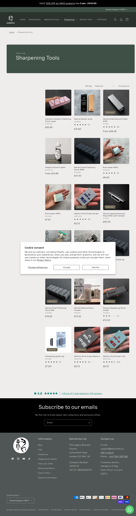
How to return (44, 473)
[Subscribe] (89, 423)
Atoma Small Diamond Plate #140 (115, 120)
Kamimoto (16, 510)
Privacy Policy (44, 260)
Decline (95, 267)
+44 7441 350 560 (118, 456)
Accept (66, 267)
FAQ (40, 450)
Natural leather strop (83, 119)
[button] (52, 19)
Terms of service (71, 510)
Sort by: (88, 86)
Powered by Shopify (28, 510)
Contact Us (43, 454)
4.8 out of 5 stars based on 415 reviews (82, 393)
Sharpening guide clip (54, 356)
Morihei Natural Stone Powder (84, 309)
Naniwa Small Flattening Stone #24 (55, 309)
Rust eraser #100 (110, 167)
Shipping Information (47, 459)
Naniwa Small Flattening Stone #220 (84, 168)
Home (11, 32)
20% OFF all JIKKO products (60, 3)
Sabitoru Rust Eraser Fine (114, 356)
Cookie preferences (118, 510)
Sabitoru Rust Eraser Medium (87, 356)
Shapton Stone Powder (55, 167)
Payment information (47, 478)
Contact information (101, 510)
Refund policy (43, 510)
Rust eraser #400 (53, 213)
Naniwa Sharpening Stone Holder (114, 309)
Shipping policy (85, 510)
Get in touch (107, 452)
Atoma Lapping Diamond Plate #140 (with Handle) (114, 214)
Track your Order (45, 464)
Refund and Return (46, 468)
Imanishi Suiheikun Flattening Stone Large (58, 120)
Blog (40, 445)
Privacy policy (56, 510)
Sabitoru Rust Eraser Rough (86, 213)
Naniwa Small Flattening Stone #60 (113, 260)
